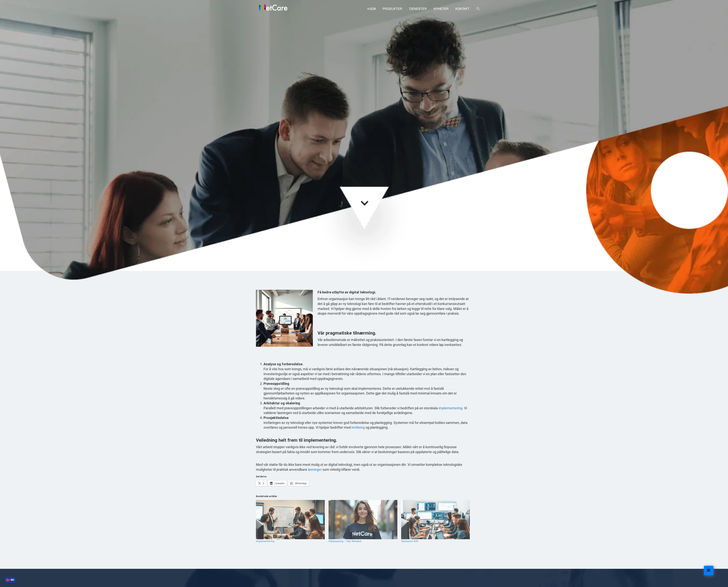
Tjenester (418, 8)
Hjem (371, 8)
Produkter (392, 8)
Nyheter (441, 8)
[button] (478, 9)
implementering (450, 408)
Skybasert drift (409, 541)
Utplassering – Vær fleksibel (345, 541)
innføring (358, 427)
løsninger (315, 469)
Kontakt (462, 8)
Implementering (265, 541)
